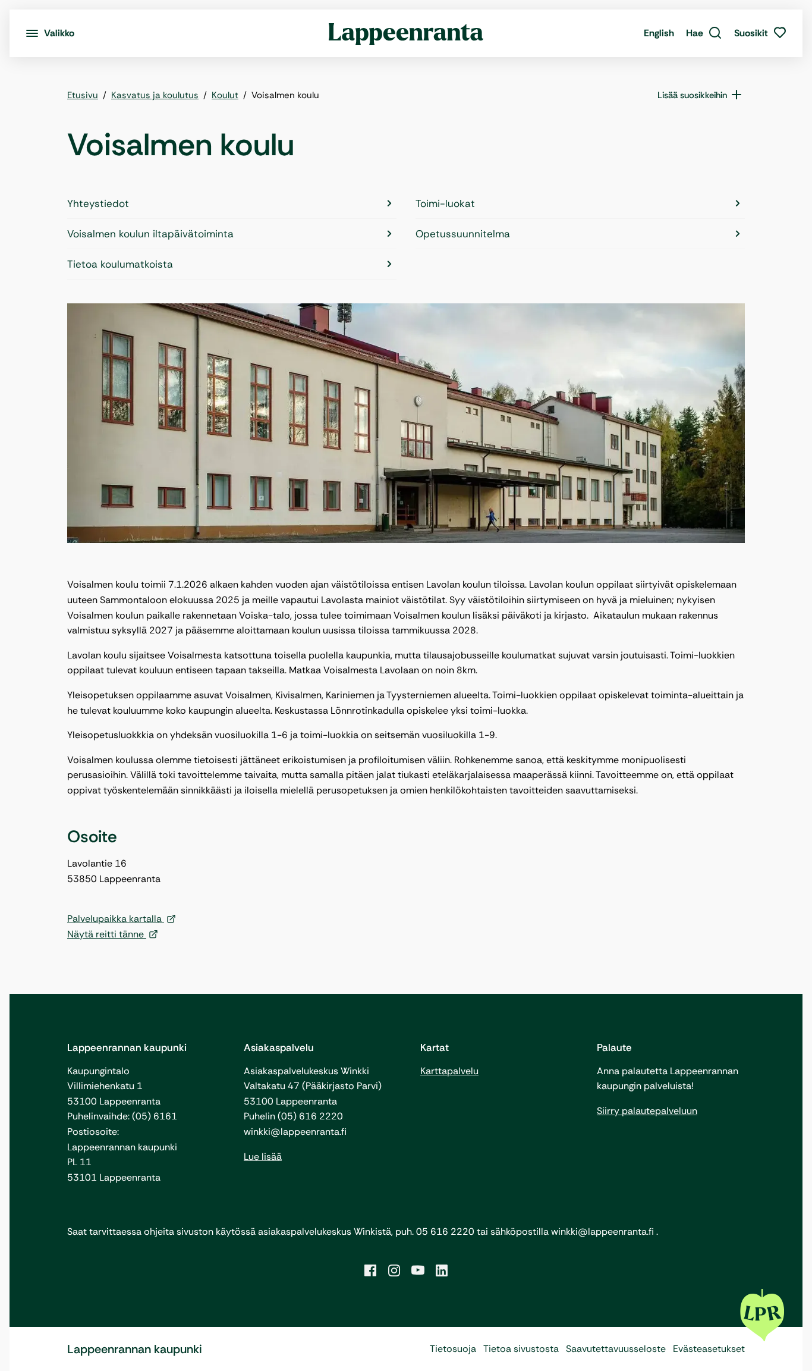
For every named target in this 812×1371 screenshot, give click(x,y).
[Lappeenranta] (406, 33)
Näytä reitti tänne (106, 934)
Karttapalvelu (449, 1071)
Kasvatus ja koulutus (155, 95)
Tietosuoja (453, 1348)
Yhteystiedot (98, 203)
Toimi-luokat (445, 203)
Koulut (225, 95)
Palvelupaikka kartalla (115, 918)
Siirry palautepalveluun (647, 1111)
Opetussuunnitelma (463, 233)
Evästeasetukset (709, 1348)
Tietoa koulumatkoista (120, 264)
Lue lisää (263, 1156)
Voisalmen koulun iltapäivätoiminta (150, 233)
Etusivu (82, 95)
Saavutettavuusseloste (616, 1348)
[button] (704, 33)
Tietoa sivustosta (521, 1348)
